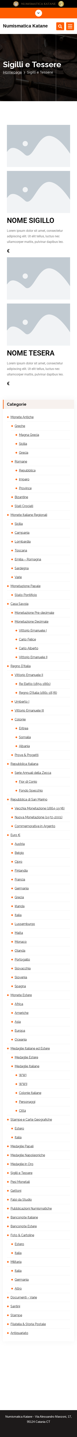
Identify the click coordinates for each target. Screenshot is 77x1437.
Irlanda (19, 906)
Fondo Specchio (31, 790)
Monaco (21, 942)
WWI (22, 1075)
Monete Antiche (22, 417)
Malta (19, 933)
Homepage (12, 72)
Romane (21, 461)
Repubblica (27, 470)
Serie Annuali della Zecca (33, 773)
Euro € (15, 835)
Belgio (19, 853)
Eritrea (23, 728)
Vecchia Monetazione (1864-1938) (40, 808)
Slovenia (21, 977)
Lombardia (23, 541)
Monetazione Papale (25, 586)
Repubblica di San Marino (28, 799)
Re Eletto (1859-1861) (35, 684)
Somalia (25, 737)
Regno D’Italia (20, 666)
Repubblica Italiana (24, 764)
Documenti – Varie (23, 1297)
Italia (18, 915)
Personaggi (27, 1102)
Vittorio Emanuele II (33, 657)
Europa (20, 1030)
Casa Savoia (19, 604)
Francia (20, 879)
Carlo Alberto (28, 648)
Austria (20, 844)
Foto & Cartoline (22, 1235)
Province (25, 488)
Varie (18, 577)
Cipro (18, 862)
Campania (22, 533)
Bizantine (21, 497)
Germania (22, 888)
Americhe (21, 1013)
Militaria (16, 1262)
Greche (20, 426)
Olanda (20, 950)
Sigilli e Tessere (21, 1173)
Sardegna (22, 568)
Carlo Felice (27, 639)
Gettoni (15, 1191)
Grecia (23, 452)
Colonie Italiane (30, 1093)
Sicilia (23, 444)
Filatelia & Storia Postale (28, 1324)
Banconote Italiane (24, 1217)
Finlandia (21, 870)
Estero (19, 1128)
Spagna (20, 986)
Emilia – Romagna (28, 559)
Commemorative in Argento (35, 826)
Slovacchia (23, 968)
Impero (24, 479)
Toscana (21, 550)
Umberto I (22, 701)
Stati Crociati (24, 506)
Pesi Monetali (20, 1182)
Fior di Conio (28, 782)
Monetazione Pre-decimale (34, 613)
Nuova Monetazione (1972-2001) (38, 817)
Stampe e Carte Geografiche (31, 1119)
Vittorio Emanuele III (29, 710)
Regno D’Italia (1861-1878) (38, 693)
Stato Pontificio (26, 595)
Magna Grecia (29, 435)
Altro (18, 1288)
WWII (23, 1084)
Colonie (20, 719)
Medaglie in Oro (21, 1164)
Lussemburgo (25, 924)
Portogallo (22, 959)
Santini (15, 1306)
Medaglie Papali (22, 1146)
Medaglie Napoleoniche (27, 1155)
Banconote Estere (23, 1226)
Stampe (16, 1315)
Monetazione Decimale (31, 621)
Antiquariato (19, 1333)
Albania (24, 746)
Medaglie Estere (26, 1057)
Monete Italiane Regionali (28, 515)
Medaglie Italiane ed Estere (30, 1048)
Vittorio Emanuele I (33, 630)
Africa (19, 1004)
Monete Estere (21, 995)
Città (22, 1111)
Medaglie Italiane (27, 1066)
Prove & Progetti (26, 755)
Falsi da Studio (21, 1199)
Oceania (21, 1039)
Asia (18, 1022)
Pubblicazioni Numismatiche (31, 1208)
